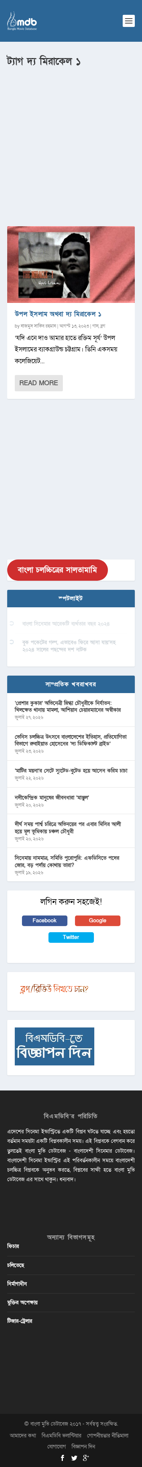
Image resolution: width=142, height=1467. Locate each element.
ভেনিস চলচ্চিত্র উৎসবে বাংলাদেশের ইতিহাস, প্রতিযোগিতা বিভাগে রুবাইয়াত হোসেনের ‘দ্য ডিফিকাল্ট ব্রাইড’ (70, 740)
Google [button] (97, 920)
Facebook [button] (44, 920)
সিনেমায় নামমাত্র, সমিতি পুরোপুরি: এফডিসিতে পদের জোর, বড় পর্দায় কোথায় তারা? (67, 861)
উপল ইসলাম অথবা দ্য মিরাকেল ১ (58, 314)
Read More (38, 383)
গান (95, 326)
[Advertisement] (71, 143)
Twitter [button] (71, 937)
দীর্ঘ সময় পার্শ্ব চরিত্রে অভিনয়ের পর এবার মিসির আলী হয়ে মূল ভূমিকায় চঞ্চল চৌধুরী (68, 828)
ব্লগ (102, 326)
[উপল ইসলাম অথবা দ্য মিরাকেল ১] (71, 264)
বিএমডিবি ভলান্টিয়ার (61, 1435)
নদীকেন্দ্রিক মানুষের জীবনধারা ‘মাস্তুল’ (52, 797)
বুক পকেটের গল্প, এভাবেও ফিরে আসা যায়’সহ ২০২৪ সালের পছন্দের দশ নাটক (68, 646)
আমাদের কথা (23, 1435)
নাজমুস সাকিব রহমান (38, 326)
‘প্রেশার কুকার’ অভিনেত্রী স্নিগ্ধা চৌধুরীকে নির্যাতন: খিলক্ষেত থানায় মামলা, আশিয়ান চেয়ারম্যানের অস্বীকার (68, 707)
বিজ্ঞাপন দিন (83, 1446)
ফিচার (13, 1246)
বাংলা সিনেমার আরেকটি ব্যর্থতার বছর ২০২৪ (66, 623)
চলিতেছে (15, 1265)
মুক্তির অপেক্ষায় (22, 1302)
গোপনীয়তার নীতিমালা (107, 1435)
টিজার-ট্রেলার (19, 1321)
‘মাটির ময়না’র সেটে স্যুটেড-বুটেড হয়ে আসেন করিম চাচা (71, 770)
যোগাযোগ (56, 1446)
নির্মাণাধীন (17, 1283)
